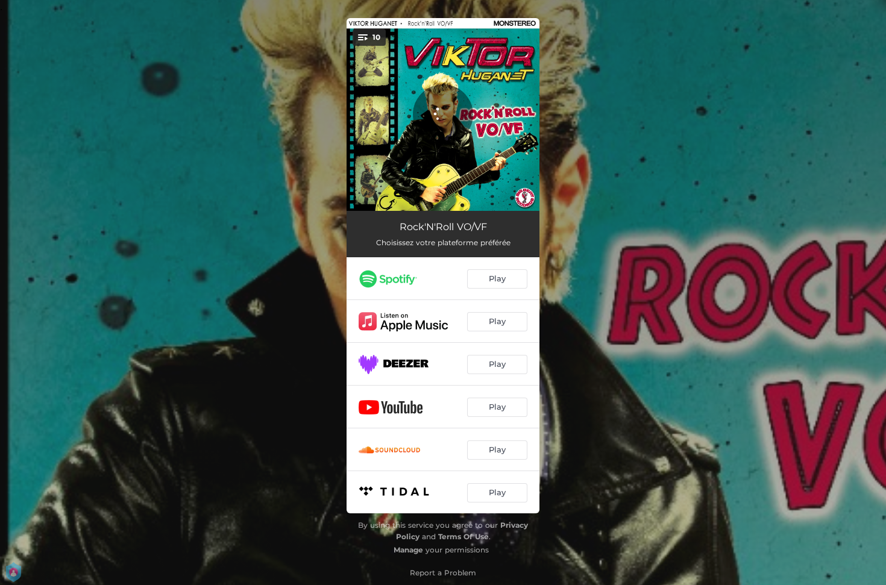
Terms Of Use (463, 536)
